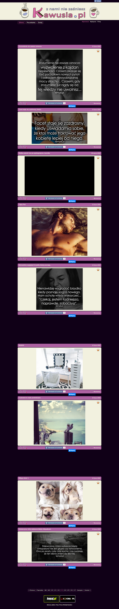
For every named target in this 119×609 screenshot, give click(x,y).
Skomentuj (96, 103)
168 (45, 590)
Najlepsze (93, 21)
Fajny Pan (22, 204)
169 (49, 590)
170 (52, 590)
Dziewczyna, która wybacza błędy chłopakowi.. (35, 529)
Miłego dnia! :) (23, 478)
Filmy (99, 21)
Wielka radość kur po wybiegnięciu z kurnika (34, 153)
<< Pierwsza (31, 590)
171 (55, 590)
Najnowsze (85, 21)
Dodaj (40, 22)
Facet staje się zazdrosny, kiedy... (30, 109)
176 (72, 590)
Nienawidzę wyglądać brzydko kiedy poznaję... (35, 265)
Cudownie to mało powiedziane (30, 398)
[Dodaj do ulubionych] (98, 50)
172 (59, 590)
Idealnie (21, 345)
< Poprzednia (39, 590)
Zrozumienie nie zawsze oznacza (30, 46)
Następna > (80, 590)
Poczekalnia (31, 22)
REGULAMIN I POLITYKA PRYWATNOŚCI (59, 605)
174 (65, 590)
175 (68, 590)
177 (75, 590)
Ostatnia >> (88, 590)
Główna (21, 22)
